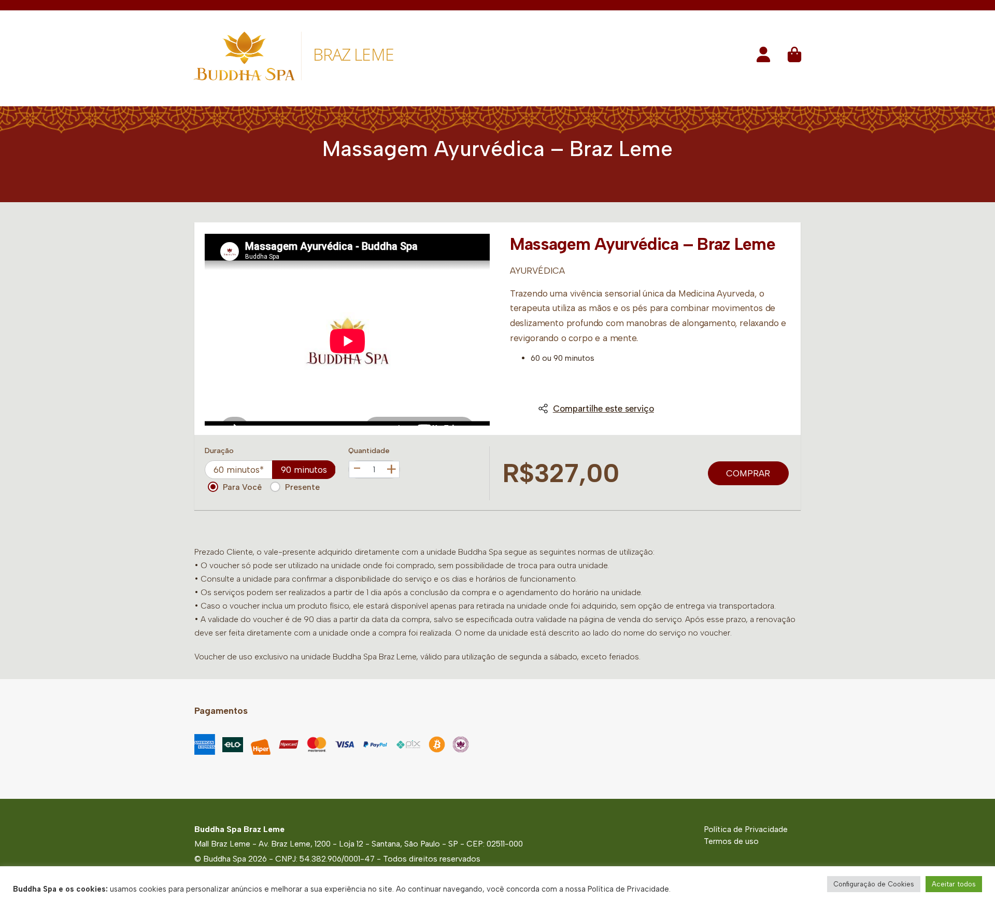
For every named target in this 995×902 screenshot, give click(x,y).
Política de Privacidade (746, 829)
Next (478, 329)
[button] (763, 57)
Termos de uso (731, 841)
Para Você (242, 487)
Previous (216, 329)
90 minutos (304, 469)
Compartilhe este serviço (603, 408)
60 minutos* (239, 469)
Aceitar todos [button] (954, 884)
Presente (302, 487)
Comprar (748, 473)
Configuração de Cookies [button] (873, 884)
